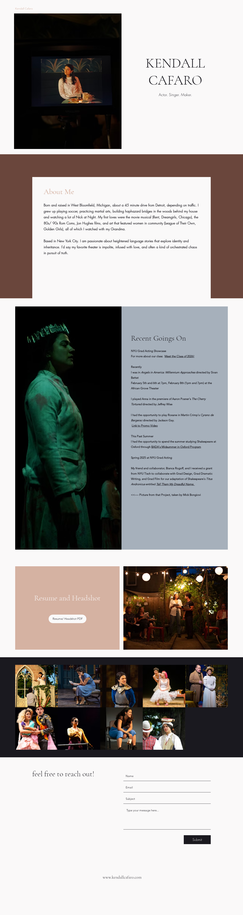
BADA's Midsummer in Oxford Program (176, 447)
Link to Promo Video (145, 425)
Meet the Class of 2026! (179, 356)
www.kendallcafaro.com (122, 877)
